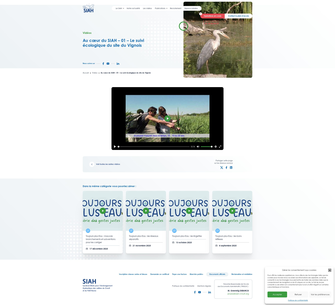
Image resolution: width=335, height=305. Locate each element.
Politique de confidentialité (298, 300)
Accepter (277, 294)
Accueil (86, 73)
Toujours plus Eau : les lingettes (187, 236)
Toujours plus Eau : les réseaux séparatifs (143, 237)
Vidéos (94, 73)
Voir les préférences (320, 294)
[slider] (154, 146)
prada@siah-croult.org (238, 294)
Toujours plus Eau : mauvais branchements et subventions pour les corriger (100, 239)
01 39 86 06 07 (212, 23)
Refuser (298, 294)
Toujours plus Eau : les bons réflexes (228, 237)
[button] (329, 270)
